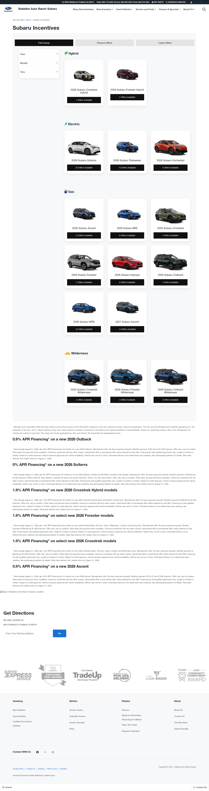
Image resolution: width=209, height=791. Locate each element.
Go (59, 634)
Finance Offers (104, 42)
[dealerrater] (53, 752)
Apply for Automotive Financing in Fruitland (131, 717)
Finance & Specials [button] (169, 10)
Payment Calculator (131, 731)
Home (28, 20)
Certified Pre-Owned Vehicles (22, 723)
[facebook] (37, 752)
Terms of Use (52, 769)
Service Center (76, 710)
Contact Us (179, 716)
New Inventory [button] (103, 10)
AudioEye (63, 769)
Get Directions (180, 722)
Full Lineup (44, 42)
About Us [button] (188, 10)
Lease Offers (165, 42)
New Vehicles (19, 710)
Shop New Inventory (83, 9)
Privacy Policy (18, 769)
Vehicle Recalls (181, 728)
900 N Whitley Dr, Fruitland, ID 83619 (79, 2)
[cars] (45, 752)
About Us (178, 710)
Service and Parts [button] (144, 10)
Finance (125, 710)
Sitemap (41, 769)
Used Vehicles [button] (123, 10)
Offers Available (84, 100)
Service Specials (77, 722)
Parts (71, 728)
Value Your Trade (129, 725)
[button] (204, 9)
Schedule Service (77, 716)
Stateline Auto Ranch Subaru (185, 767)
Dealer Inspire (50, 776)
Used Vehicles (19, 716)
